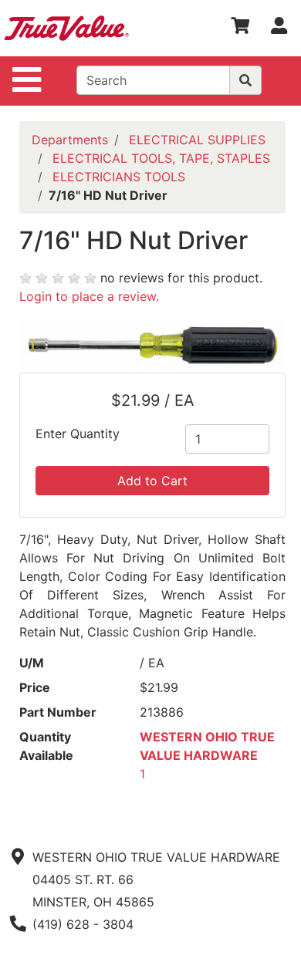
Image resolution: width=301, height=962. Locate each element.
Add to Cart (152, 480)
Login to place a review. (89, 296)
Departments (70, 139)
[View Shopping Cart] (240, 28)
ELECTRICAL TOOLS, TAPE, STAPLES (161, 158)
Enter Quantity (78, 433)
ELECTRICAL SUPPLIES (197, 139)
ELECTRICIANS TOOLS (118, 176)
